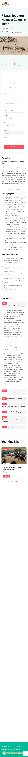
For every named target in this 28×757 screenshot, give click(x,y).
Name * (6, 93)
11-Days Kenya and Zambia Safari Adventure (12, 468)
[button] (11, 481)
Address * (6, 115)
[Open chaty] (4, 753)
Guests (5, 137)
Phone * (6, 108)
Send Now (14, 147)
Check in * (6, 123)
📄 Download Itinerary (14, 189)
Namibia (6, 32)
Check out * (7, 130)
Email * (6, 100)
